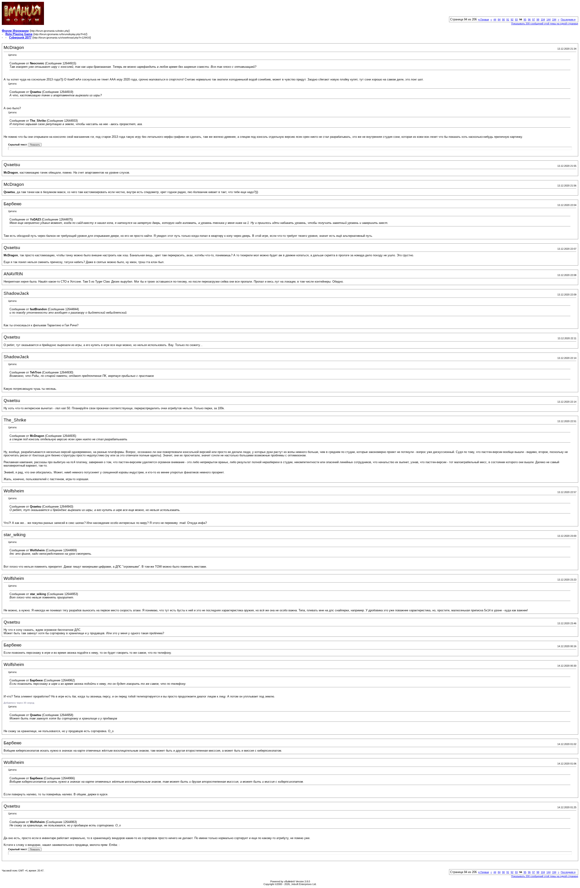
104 (543, 19)
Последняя (568, 19)
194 (554, 19)
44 (494, 19)
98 (537, 19)
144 (548, 19)
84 (499, 19)
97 (533, 19)
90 (503, 19)
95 (525, 19)
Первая (483, 19)
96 (529, 19)
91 (507, 19)
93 (516, 19)
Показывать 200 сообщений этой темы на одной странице (544, 23)
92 (512, 19)
